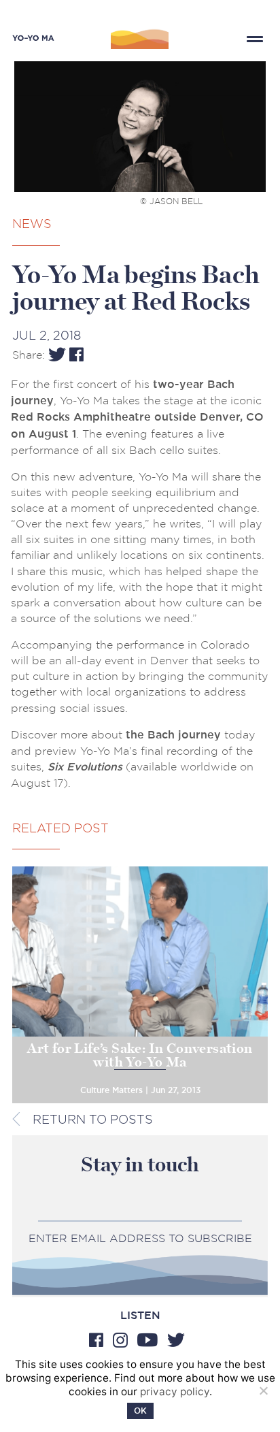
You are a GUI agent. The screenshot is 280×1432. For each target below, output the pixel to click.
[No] (263, 1390)
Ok (140, 1411)
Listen (140, 1315)
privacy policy (174, 1391)
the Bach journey (173, 735)
